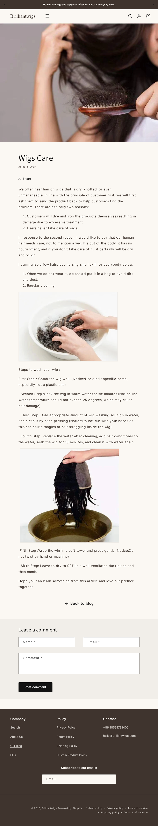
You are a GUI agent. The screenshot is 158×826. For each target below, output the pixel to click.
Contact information (136, 812)
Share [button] (27, 178)
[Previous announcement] (4, 4)
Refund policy (94, 808)
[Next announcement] (153, 4)
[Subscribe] (111, 779)
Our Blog (16, 745)
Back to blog (82, 603)
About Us (16, 736)
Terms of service (138, 808)
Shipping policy (110, 812)
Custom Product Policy (72, 755)
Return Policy (65, 736)
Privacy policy (115, 808)
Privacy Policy (66, 727)
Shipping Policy (67, 745)
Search (15, 727)
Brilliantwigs (49, 808)
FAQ (13, 755)
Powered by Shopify (70, 808)
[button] (47, 16)
